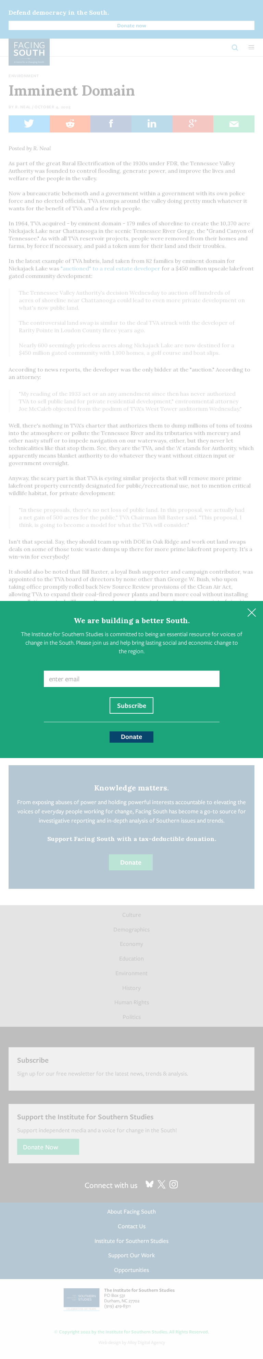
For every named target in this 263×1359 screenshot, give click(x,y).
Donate (131, 736)
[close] (251, 612)
